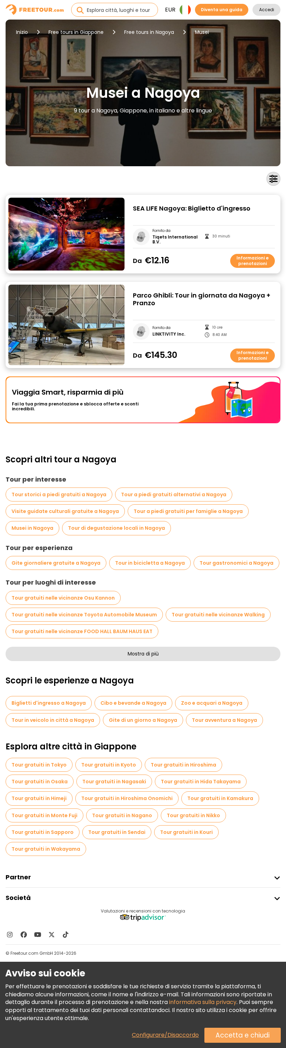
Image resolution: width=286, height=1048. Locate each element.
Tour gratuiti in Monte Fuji (44, 815)
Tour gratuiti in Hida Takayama (201, 781)
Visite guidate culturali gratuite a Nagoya (65, 511)
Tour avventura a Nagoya (224, 720)
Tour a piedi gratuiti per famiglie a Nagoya (188, 511)
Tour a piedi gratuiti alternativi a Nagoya (173, 494)
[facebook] (24, 934)
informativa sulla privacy (202, 1002)
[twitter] (51, 934)
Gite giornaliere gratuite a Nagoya (56, 562)
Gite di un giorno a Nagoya (143, 720)
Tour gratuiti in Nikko (193, 815)
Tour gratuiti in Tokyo (39, 764)
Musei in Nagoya (32, 528)
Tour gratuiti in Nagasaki (114, 781)
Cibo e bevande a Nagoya (133, 702)
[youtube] (37, 934)
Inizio (22, 32)
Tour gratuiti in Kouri (186, 832)
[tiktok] (65, 934)
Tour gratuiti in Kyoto (108, 764)
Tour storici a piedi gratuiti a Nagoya (59, 494)
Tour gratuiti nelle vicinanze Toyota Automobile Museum (84, 614)
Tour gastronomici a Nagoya (236, 562)
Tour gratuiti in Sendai (116, 832)
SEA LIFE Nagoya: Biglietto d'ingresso (191, 209)
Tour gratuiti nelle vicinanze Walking (218, 614)
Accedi (266, 10)
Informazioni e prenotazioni (252, 260)
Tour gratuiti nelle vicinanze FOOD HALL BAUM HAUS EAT (82, 631)
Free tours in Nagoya (149, 32)
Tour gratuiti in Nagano (122, 815)
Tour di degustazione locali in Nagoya (116, 528)
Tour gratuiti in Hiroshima (183, 764)
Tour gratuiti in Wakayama (46, 848)
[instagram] (10, 934)
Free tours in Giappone (76, 32)
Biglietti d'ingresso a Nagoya (49, 702)
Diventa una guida (221, 10)
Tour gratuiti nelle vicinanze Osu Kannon (63, 597)
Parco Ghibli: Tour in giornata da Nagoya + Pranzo (201, 299)
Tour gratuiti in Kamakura (220, 798)
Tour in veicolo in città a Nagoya (53, 720)
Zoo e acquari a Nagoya (211, 702)
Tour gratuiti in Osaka (40, 781)
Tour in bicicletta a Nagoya (150, 562)
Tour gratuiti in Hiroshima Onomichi (127, 798)
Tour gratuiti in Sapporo (43, 832)
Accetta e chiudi (243, 1035)
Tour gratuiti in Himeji (39, 798)
